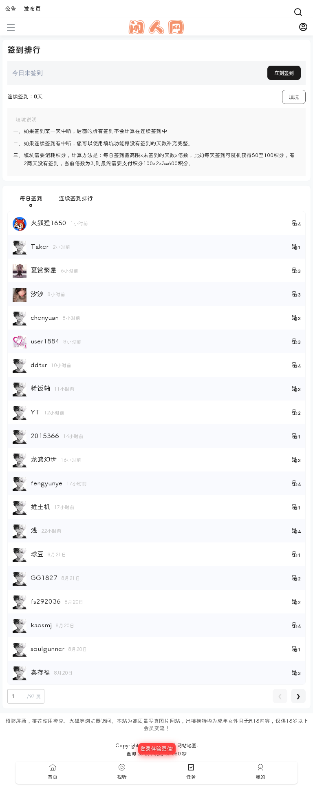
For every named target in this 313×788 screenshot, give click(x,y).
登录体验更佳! (157, 749)
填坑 (294, 97)
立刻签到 (284, 73)
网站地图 (186, 745)
